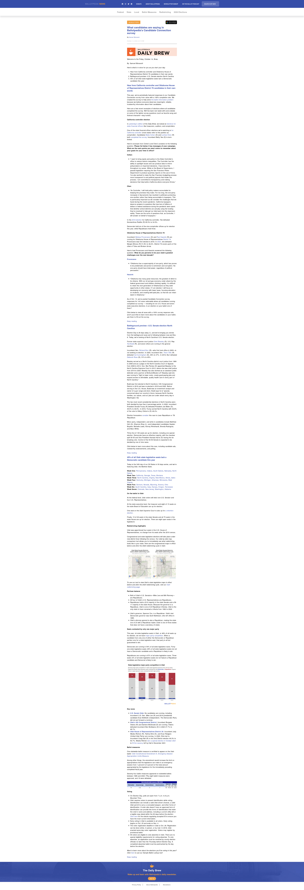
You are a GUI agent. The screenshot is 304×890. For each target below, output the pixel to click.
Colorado (141, 489)
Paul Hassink (161, 237)
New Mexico (160, 477)
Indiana (149, 471)
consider (145, 415)
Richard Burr (144, 350)
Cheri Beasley (159, 341)
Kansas (154, 487)
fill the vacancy (137, 743)
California (139, 475)
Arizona (161, 484)
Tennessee (169, 487)
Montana (159, 475)
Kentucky (139, 480)
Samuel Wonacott (134, 37)
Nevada (146, 484)
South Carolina (140, 487)
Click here (134, 816)
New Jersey (149, 489)
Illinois (168, 477)
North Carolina (142, 477)
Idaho (173, 477)
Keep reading (132, 321)
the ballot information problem (162, 100)
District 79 (167, 239)
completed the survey (139, 137)
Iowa (149, 487)
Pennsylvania (141, 471)
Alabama (168, 489)
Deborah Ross (132, 357)
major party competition (154, 635)
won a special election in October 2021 (161, 741)
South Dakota (158, 471)
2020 (159, 241)
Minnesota (163, 480)
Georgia (147, 475)
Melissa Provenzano (142, 237)
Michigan (147, 480)
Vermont (139, 484)
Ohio (166, 484)
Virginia (152, 477)
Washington (159, 489)
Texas (153, 475)
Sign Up (152, 878)
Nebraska (167, 471)
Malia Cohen (150, 135)
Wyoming (153, 484)
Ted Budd (130, 344)
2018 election (137, 220)
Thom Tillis (167, 352)
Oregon (161, 487)
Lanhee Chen (166, 135)
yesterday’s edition (136, 124)
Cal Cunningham (140, 355)
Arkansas (155, 480)
